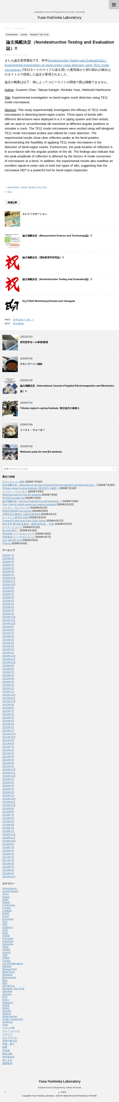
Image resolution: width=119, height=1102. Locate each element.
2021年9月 (8, 740)
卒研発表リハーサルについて (18, 537)
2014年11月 (8, 876)
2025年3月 (8, 607)
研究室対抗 (8, 1057)
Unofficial (7, 1022)
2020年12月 (9, 769)
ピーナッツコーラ (12, 527)
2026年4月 (8, 565)
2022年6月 (8, 714)
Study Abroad (9, 1016)
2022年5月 (8, 717)
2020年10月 (9, 776)
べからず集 (8, 1027)
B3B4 (5, 899)
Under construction (12, 1019)
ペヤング (7, 1034)
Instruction (8, 941)
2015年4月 (8, 873)
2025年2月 (8, 610)
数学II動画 (18, 323)
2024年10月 (9, 623)
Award (5, 896)
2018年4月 (8, 854)
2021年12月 (9, 734)
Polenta (6, 543)
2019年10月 (9, 805)
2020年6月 (8, 779)
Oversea (7, 994)
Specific (6, 1011)
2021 (9, 192)
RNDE (6, 1005)
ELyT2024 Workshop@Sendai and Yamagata (48, 301)
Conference (8, 905)
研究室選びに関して (23, 319)
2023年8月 (8, 669)
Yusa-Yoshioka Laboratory (59, 17)
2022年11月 (8, 698)
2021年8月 (8, 743)
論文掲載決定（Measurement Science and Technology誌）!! (57, 235)
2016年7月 (8, 867)
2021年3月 (8, 760)
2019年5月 (8, 821)
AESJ (5, 894)
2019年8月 (8, 811)
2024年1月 (8, 652)
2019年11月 (8, 802)
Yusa (5, 1024)
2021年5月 (8, 753)
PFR (4, 997)
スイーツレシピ (11, 1031)
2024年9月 (8, 626)
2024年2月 (8, 649)
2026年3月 (8, 568)
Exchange (7, 919)
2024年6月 (8, 636)
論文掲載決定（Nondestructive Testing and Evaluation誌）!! (57, 279)
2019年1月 (8, 831)
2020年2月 (8, 792)
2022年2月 (8, 727)
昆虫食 (6, 1050)
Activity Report (10, 891)
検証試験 (7, 1053)
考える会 (7, 1060)
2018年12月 (9, 834)
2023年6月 (8, 675)
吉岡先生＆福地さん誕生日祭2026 (21, 514)
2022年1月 (8, 730)
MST (5, 983)
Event (5, 916)
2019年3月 (8, 828)
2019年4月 (8, 824)
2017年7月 (8, 857)
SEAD (5, 1008)
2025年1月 (8, 613)
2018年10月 (9, 841)
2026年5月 (8, 562)
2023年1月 (8, 691)
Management (9, 969)
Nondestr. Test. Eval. (37, 187)
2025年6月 (8, 597)
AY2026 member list (13, 498)
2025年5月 (8, 600)
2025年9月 (8, 587)
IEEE (5, 933)
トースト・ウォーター (32, 430)
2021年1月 (8, 766)
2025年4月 (8, 604)
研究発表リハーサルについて (18, 533)
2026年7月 (8, 555)
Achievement (13, 187)
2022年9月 (8, 704)
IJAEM (6, 935)
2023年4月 (8, 682)
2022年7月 (8, 711)
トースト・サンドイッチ (16, 507)
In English (7, 938)
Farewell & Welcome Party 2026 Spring (24, 520)
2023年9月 (8, 665)
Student (6, 1013)
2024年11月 (8, 620)
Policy (5, 999)
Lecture (6, 960)
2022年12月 (9, 695)
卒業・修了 (8, 1044)
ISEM (5, 947)
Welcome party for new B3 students (41, 451)
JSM (4, 955)
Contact (6, 908)
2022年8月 (8, 708)
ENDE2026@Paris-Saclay (17, 511)
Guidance (7, 927)
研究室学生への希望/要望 (34, 342)
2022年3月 (8, 724)
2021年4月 (8, 756)
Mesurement (9, 977)
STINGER (92, 1096)
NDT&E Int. (8, 986)
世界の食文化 (9, 1040)
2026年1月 (8, 574)
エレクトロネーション (34, 214)
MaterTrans (8, 972)
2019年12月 (9, 798)
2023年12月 (9, 656)
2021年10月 (9, 737)
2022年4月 (8, 721)
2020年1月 (8, 795)
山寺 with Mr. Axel (12, 540)
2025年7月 (8, 594)
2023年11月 (8, 659)
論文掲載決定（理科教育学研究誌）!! (43, 257)
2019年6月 (8, 818)
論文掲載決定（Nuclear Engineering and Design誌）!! (32, 501)
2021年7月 (8, 747)
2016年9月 (8, 863)
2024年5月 (8, 639)
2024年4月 (8, 643)
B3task (6, 902)
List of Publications (12, 963)
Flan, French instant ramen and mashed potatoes (29, 504)
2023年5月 (8, 678)
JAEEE (6, 949)
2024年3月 (8, 646)
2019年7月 (8, 815)
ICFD (5, 930)
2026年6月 (8, 558)
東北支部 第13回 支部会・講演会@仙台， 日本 (28, 524)
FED (4, 924)
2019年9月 (8, 808)
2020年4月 (8, 785)
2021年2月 (8, 763)
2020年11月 (8, 773)
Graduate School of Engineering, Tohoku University (59, 1088)
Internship (7, 944)
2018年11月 (8, 837)
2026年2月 (8, 571)
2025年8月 (8, 591)
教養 (4, 1047)
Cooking (7, 910)
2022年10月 (9, 701)
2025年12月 (9, 578)
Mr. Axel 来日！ (10, 530)
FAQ (4, 922)
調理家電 (7, 1063)
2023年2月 (8, 688)
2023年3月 (8, 685)
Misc (4, 980)
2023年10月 (9, 662)
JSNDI (6, 958)
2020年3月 (8, 789)
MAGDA (6, 966)
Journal (23, 187)
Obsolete (7, 991)
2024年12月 (9, 617)
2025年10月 (9, 584)
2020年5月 (8, 782)
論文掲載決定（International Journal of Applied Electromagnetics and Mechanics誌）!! (49, 485)
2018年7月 (8, 847)
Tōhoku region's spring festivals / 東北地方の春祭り (50, 408)
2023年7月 (8, 672)
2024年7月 (8, 633)
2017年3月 (8, 860)
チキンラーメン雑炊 (31, 364)
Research (7, 1002)
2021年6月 (8, 750)
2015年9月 (8, 870)
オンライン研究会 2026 (15, 517)
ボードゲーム (9, 1037)
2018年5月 (8, 850)
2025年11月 (8, 581)
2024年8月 (8, 630)
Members (7, 974)
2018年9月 (8, 844)
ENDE (5, 913)
